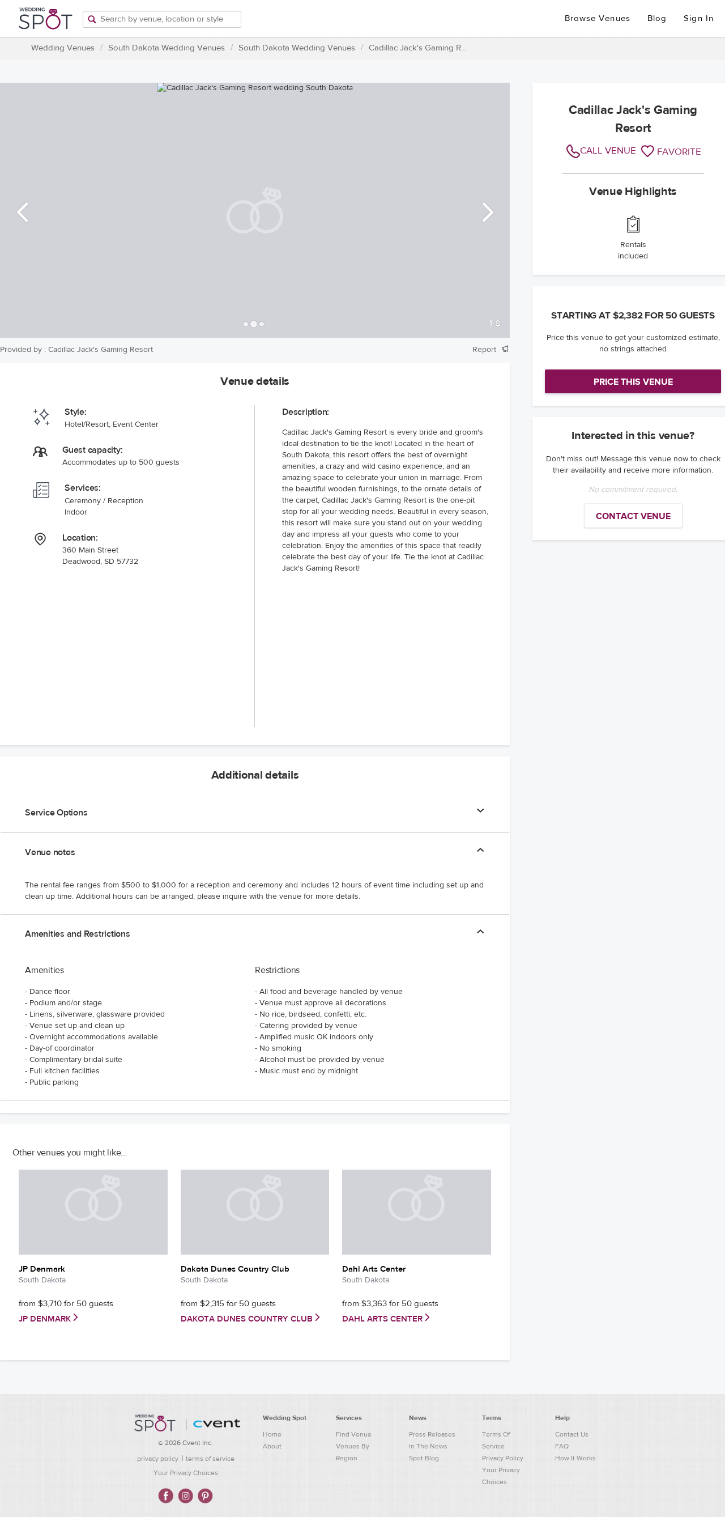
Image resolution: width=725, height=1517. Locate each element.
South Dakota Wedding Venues (166, 48)
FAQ (562, 1446)
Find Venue (354, 1434)
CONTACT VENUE (633, 516)
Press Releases (432, 1434)
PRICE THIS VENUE (633, 382)
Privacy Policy (502, 1458)
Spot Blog (424, 1458)
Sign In (699, 18)
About (272, 1446)
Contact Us (571, 1434)
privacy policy (157, 1458)
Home (272, 1434)
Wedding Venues (63, 48)
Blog (657, 18)
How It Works (575, 1458)
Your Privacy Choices (185, 1472)
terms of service (210, 1458)
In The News (428, 1446)
